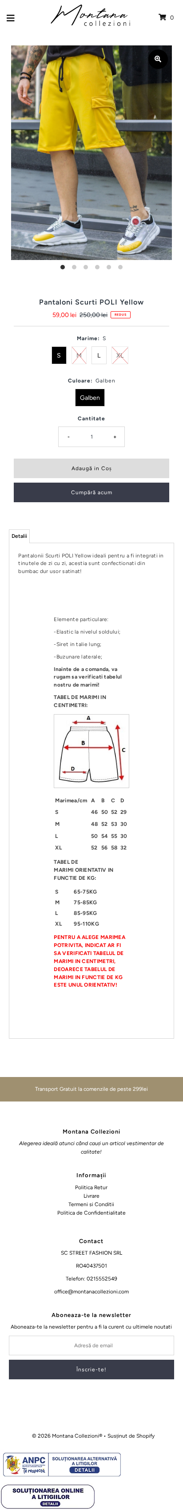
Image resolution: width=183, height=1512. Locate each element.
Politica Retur (91, 1187)
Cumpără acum (91, 492)
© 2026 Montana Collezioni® (67, 1436)
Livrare (91, 1196)
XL (119, 355)
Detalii (19, 536)
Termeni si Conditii (91, 1204)
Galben (90, 398)
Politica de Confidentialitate (91, 1213)
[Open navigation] (11, 18)
